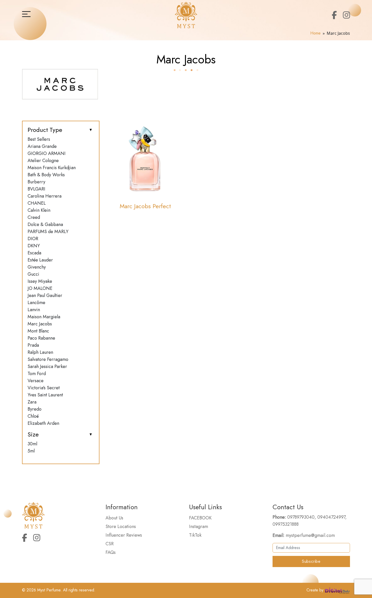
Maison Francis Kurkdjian (52, 167)
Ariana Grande (42, 146)
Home (315, 33)
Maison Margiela (44, 316)
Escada (34, 253)
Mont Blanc (38, 331)
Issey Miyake (40, 281)
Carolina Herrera (44, 196)
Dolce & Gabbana (45, 224)
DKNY (34, 245)
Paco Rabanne (41, 338)
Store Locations (121, 526)
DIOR (33, 238)
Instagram (198, 526)
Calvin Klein (39, 210)
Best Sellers (39, 139)
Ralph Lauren (40, 352)
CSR (110, 543)
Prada (33, 345)
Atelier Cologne (43, 160)
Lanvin (34, 309)
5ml (31, 451)
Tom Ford (37, 373)
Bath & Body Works (46, 174)
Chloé (33, 416)
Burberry (36, 182)
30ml (32, 444)
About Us (114, 518)
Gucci (33, 274)
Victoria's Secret (44, 387)
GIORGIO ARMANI (47, 153)
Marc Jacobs (40, 324)
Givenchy (37, 267)
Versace (36, 380)
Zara (32, 402)
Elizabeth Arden (43, 423)
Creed (34, 217)
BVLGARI (36, 189)
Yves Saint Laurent (45, 395)
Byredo (35, 409)
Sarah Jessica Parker (47, 366)
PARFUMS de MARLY (48, 231)
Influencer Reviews (124, 535)
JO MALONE (40, 288)
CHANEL (37, 203)
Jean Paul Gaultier (45, 295)
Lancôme (36, 302)
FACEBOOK (200, 518)
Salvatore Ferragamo (48, 359)
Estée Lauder (40, 260)
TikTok (195, 535)
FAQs (111, 552)
